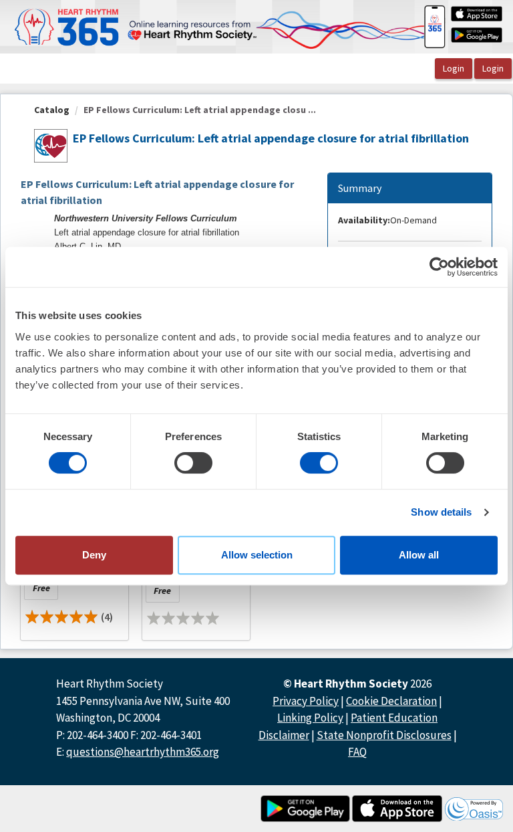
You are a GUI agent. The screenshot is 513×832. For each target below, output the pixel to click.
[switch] (193, 463)
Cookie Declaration (391, 701)
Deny (94, 554)
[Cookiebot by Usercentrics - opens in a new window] (439, 267)
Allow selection (257, 554)
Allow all (419, 554)
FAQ (357, 751)
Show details (441, 512)
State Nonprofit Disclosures (384, 735)
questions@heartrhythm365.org (142, 751)
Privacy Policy (306, 701)
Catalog (51, 110)
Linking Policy (310, 717)
